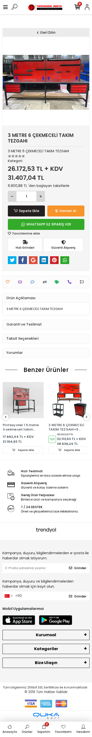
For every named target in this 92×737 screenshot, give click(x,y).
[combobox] (8, 596)
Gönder (80, 568)
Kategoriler (46, 649)
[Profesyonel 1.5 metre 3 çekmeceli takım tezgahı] (23, 400)
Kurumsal (46, 635)
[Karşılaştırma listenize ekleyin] (46, 282)
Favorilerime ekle (26, 233)
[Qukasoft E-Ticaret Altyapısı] (46, 716)
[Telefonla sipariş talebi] (70, 282)
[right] (86, 417)
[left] (5, 417)
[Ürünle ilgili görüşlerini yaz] (33, 282)
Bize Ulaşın (46, 662)
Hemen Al (67, 210)
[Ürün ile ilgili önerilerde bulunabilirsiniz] (83, 282)
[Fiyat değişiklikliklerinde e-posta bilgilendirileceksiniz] (58, 282)
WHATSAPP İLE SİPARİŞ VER (48, 224)
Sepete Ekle (29, 210)
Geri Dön (47, 32)
